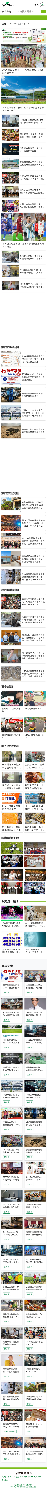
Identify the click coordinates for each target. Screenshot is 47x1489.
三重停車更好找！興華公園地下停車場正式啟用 (11, 1125)
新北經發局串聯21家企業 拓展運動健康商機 (34, 1262)
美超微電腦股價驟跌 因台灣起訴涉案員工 (34, 1125)
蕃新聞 (6, 992)
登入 (36, 4)
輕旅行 (6, 1404)
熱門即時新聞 (10, 347)
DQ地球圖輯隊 (10, 1431)
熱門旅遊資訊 (10, 493)
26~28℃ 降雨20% (19, 24)
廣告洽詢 (5, 1480)
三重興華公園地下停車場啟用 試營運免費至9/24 (11, 1070)
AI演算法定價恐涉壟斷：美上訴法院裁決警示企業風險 (34, 1042)
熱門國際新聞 (10, 590)
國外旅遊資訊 (10, 746)
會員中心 (11, 1477)
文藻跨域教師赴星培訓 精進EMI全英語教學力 (34, 1207)
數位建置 (37, 1477)
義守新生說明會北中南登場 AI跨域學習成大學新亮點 (11, 1179)
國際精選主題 (10, 838)
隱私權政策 (28, 1477)
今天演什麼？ (10, 901)
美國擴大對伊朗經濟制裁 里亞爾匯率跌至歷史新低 (34, 1152)
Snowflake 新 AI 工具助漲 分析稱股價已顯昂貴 (11, 1262)
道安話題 (7, 687)
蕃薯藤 (7, 4)
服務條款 (19, 1477)
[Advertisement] (23, 319)
